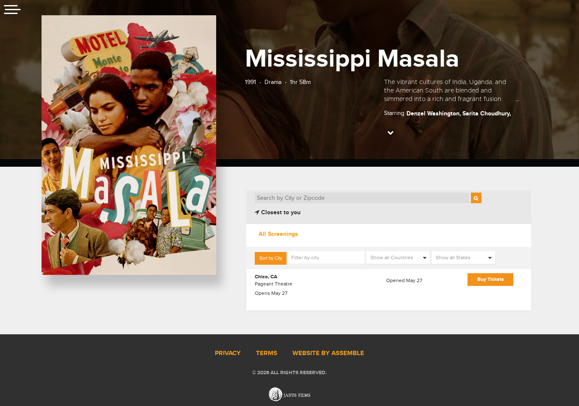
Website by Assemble (328, 353)
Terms (266, 353)
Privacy (228, 353)
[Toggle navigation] (12, 10)
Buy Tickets (490, 279)
